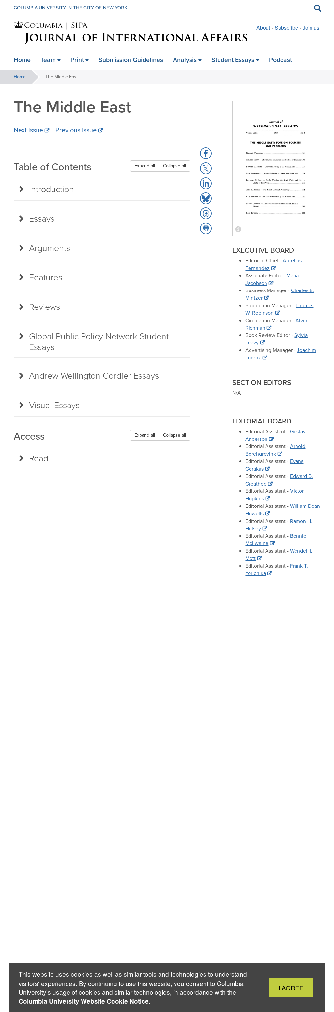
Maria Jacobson (272, 279)
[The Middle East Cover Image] (276, 168)
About (263, 27)
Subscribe (286, 27)
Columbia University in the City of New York (70, 7)
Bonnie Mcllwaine (275, 539)
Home (20, 77)
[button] (206, 153)
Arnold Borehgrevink (275, 449)
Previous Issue (76, 130)
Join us (311, 27)
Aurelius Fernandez (273, 264)
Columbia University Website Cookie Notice (84, 1001)
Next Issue (28, 130)
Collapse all (174, 165)
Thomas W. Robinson (279, 309)
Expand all (144, 165)
